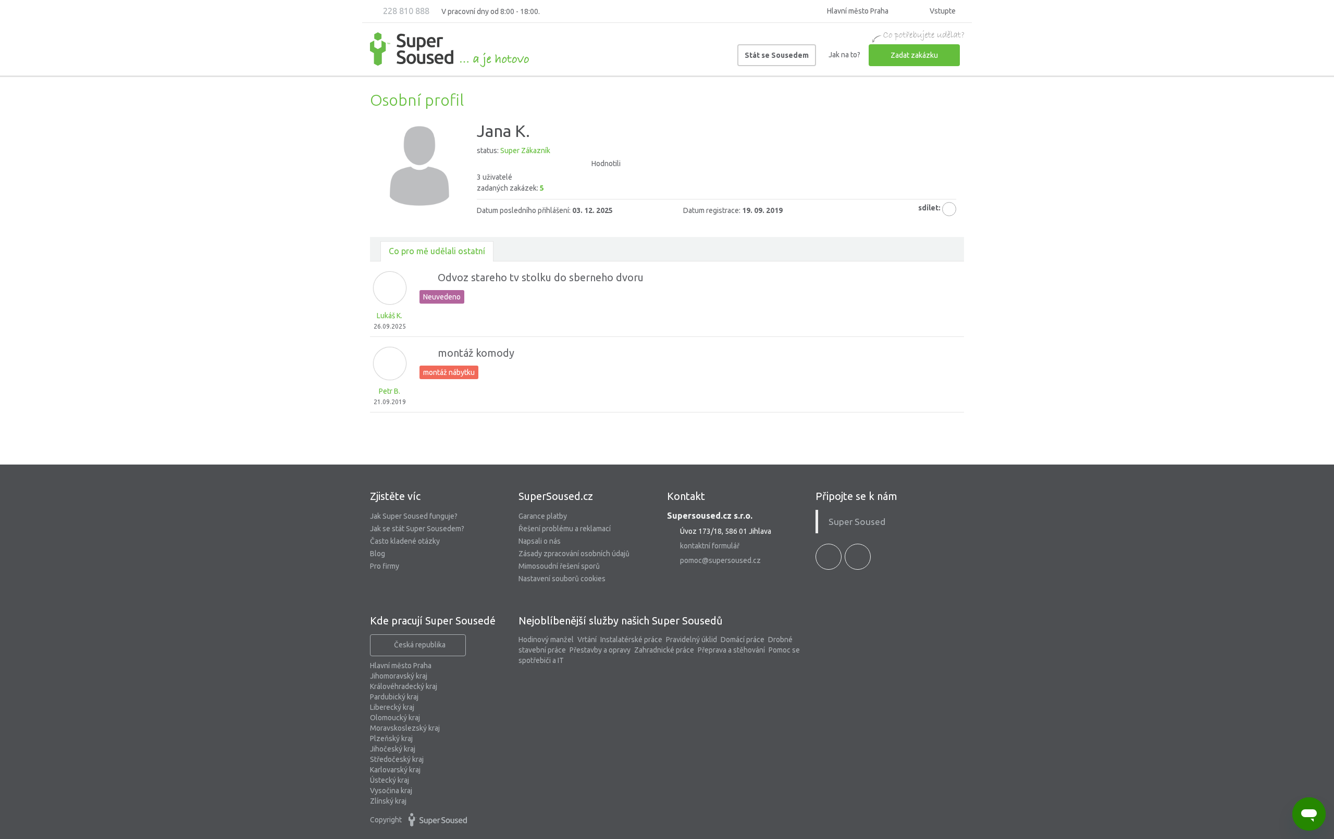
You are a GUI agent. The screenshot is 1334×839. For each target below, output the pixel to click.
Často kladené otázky (405, 541)
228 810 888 (405, 11)
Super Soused (857, 522)
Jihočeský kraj (392, 749)
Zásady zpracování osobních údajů (573, 553)
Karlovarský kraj (395, 770)
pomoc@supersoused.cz (720, 560)
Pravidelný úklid (691, 639)
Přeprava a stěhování (731, 650)
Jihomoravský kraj (398, 676)
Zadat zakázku (914, 55)
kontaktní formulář (709, 546)
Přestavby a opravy (600, 650)
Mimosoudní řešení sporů (559, 566)
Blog (377, 553)
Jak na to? (844, 55)
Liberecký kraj (392, 707)
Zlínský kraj (388, 801)
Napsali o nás (539, 541)
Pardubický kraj (394, 697)
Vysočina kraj (391, 790)
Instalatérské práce (631, 639)
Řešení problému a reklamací (564, 528)
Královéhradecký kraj (403, 686)
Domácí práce (742, 639)
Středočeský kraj (397, 759)
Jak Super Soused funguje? (414, 516)
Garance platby (542, 516)
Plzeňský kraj (391, 738)
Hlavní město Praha (400, 665)
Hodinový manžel (546, 639)
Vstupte (942, 11)
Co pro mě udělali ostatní (437, 251)
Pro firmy (384, 566)
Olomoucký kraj (395, 717)
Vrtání (587, 639)
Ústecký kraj (389, 780)
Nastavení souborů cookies (562, 578)
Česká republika (420, 645)
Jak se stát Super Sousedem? (417, 528)
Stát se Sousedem (777, 55)
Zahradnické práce (664, 650)
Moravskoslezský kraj (405, 728)
